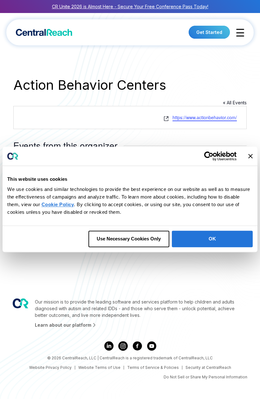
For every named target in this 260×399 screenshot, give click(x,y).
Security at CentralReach (208, 368)
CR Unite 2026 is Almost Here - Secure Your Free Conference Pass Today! (130, 6)
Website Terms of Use (99, 368)
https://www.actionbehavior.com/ (204, 117)
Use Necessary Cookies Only (129, 238)
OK (212, 238)
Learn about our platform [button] (64, 325)
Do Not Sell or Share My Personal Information (205, 377)
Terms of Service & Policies (153, 368)
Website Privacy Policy (50, 368)
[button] (240, 33)
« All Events (235, 102)
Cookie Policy (58, 204)
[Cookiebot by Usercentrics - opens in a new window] (209, 156)
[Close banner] (250, 156)
